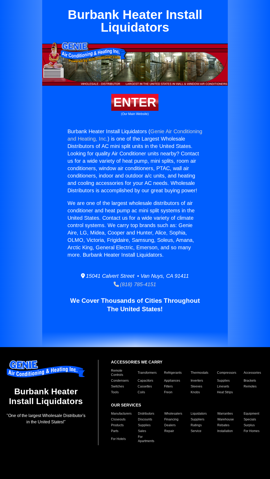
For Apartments (146, 439)
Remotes (250, 386)
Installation (225, 431)
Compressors (226, 373)
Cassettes (145, 386)
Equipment (251, 413)
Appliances (172, 380)
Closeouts (118, 419)
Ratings (196, 425)
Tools (115, 392)
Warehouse (225, 419)
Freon (168, 392)
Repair (169, 431)
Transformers (147, 373)
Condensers (120, 380)
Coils (141, 392)
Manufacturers (121, 413)
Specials (250, 419)
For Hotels (118, 439)
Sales (142, 431)
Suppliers (197, 419)
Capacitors (145, 380)
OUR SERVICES (126, 405)
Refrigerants (173, 373)
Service (196, 431)
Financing (171, 419)
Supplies (223, 380)
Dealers (170, 425)
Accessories (252, 373)
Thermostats (199, 373)
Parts (114, 431)
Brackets (250, 380)
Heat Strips (225, 392)
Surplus (249, 425)
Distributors (146, 413)
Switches (117, 386)
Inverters (197, 380)
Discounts (145, 419)
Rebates (223, 425)
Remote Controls (117, 373)
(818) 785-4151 (137, 284)
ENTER (134, 102)
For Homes (251, 431)
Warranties (225, 413)
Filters (168, 386)
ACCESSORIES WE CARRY (136, 362)
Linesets (223, 386)
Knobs (195, 392)
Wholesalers (173, 413)
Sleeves (196, 386)
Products (117, 425)
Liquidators (199, 413)
